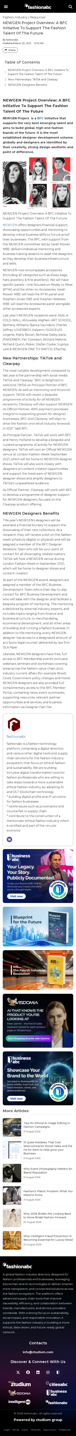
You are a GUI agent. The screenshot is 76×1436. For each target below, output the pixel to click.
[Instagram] (48, 1372)
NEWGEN (10, 225)
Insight (7, 1430)
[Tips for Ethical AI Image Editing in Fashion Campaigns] (12, 1127)
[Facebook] (28, 1372)
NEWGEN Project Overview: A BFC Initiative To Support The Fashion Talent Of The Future (38, 72)
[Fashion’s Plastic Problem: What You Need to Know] (12, 1195)
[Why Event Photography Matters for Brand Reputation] (12, 1173)
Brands (16, 1430)
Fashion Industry (15, 17)
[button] (6, 6)
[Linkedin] (38, 1372)
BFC (40, 118)
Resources (37, 17)
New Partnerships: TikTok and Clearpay (33, 79)
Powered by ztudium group (38, 1420)
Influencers (35, 1430)
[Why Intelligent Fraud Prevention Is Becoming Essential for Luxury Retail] (12, 1240)
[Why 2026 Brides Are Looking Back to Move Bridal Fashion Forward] (12, 1218)
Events (25, 1430)
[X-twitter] (18, 1372)
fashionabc (16, 736)
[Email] (9, 839)
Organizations (49, 1430)
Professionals (64, 1430)
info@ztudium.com (38, 1352)
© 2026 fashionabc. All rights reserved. (38, 1413)
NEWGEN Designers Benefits (27, 85)
